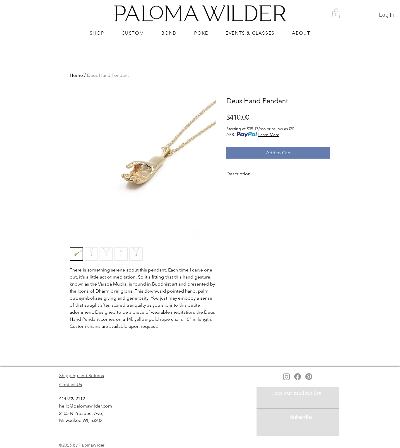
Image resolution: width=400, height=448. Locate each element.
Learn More (268, 134)
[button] (336, 13)
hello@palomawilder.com (85, 406)
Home (76, 75)
